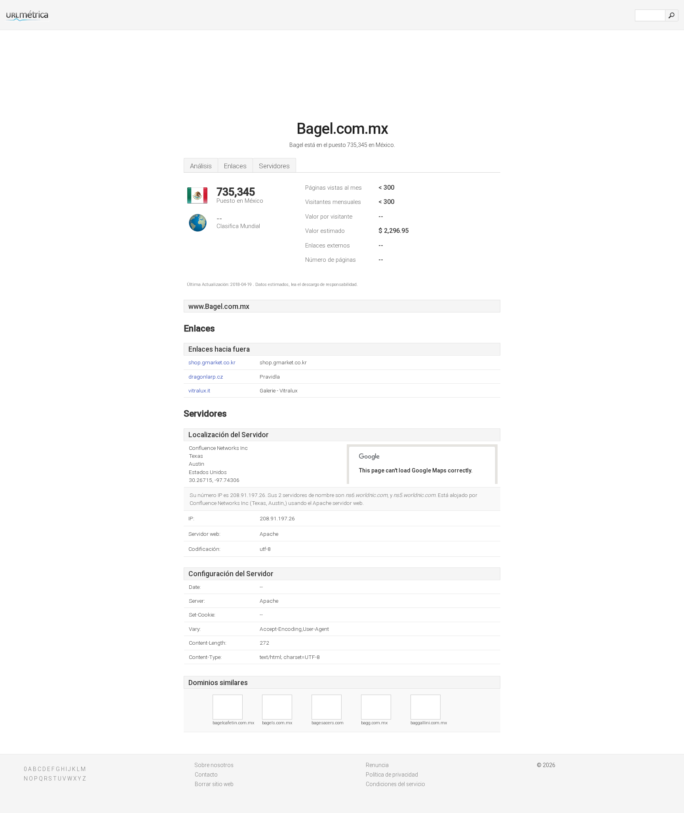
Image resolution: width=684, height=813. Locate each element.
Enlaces (235, 166)
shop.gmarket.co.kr (212, 363)
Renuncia (377, 765)
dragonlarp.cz (205, 377)
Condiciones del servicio (395, 784)
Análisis (201, 166)
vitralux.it (199, 391)
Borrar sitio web (214, 784)
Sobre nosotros (214, 765)
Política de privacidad (392, 774)
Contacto (206, 774)
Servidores (274, 166)
